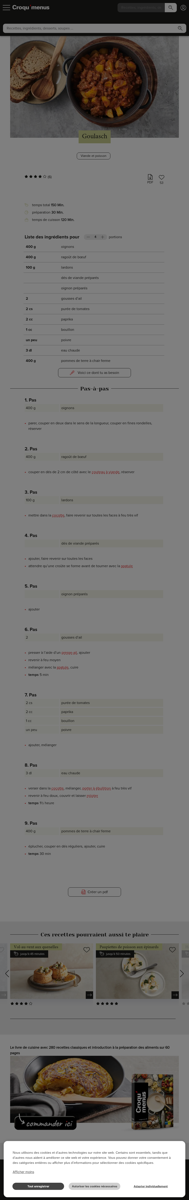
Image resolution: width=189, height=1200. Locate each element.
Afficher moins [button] (23, 1172)
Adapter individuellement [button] (151, 1186)
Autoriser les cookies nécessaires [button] (94, 1186)
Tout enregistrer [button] (38, 1186)
